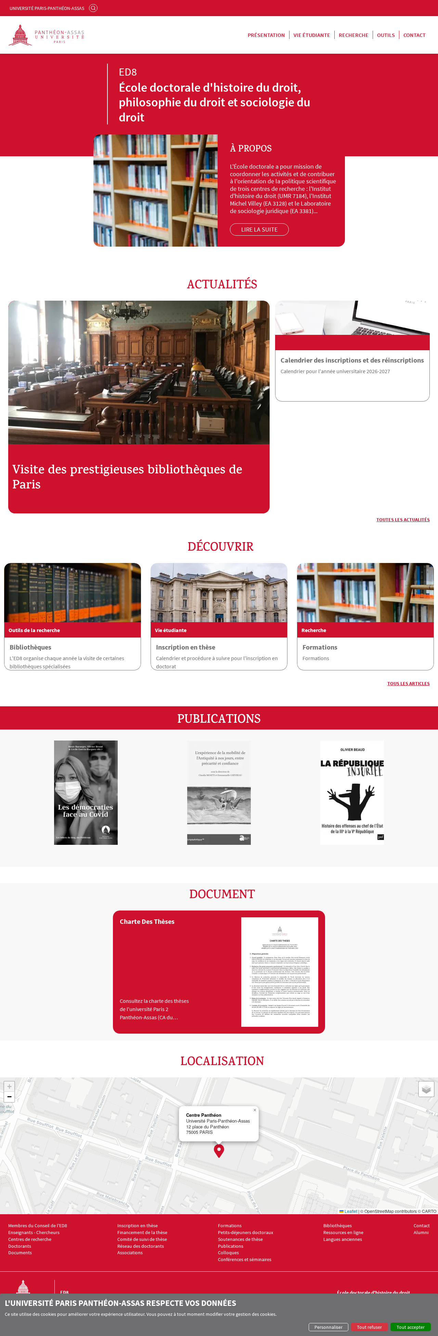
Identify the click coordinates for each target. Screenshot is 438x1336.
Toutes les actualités (403, 519)
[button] (219, 1151)
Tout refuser (369, 1327)
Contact (414, 34)
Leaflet (350, 1211)
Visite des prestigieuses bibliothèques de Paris (127, 479)
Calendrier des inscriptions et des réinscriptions (352, 360)
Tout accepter (411, 1327)
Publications (230, 1246)
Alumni (421, 1232)
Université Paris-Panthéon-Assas (47, 8)
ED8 (64, 1292)
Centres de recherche (29, 1239)
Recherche (354, 34)
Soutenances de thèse (240, 1239)
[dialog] (219, 1315)
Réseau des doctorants (140, 1246)
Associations (130, 1253)
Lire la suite (259, 229)
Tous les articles (408, 683)
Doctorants (19, 1246)
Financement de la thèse (142, 1232)
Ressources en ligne (343, 1232)
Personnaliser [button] (328, 1327)
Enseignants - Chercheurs (34, 1232)
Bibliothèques (30, 647)
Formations (319, 647)
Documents (20, 1253)
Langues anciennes (342, 1239)
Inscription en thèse (185, 647)
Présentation (266, 34)
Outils (386, 34)
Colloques (228, 1253)
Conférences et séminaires (244, 1259)
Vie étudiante (312, 34)
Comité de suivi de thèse (142, 1239)
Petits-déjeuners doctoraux (245, 1232)
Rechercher (94, 8)
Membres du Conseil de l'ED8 (37, 1226)
